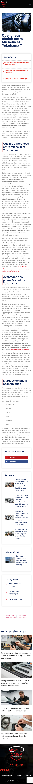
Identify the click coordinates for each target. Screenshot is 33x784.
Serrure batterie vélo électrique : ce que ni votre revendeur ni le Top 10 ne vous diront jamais (16, 655)
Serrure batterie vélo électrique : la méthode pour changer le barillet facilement (14, 736)
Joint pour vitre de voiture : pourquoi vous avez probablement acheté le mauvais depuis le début (15, 683)
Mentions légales (7, 775)
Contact (19, 775)
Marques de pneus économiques (16, 79)
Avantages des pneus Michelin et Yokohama (16, 72)
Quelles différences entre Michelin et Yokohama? (16, 64)
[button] (30, 4)
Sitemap (28, 775)
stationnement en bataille (20, 349)
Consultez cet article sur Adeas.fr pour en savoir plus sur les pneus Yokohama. (15, 269)
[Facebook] (11, 765)
